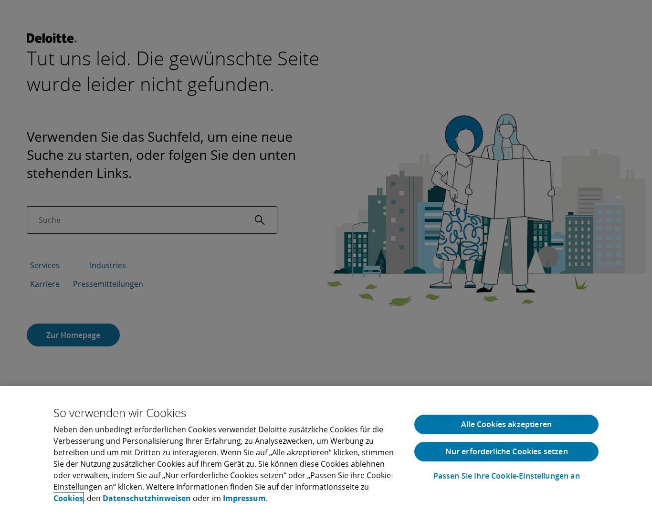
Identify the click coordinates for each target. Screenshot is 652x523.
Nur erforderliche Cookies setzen (506, 451)
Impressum (244, 498)
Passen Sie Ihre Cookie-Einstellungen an (506, 476)
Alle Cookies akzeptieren (506, 424)
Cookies (68, 498)
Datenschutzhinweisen (147, 498)
